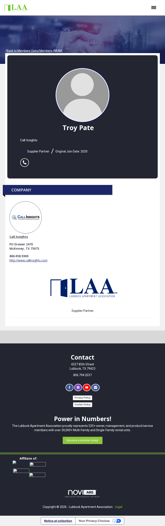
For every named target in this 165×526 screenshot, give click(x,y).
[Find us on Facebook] (69, 387)
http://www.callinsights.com (28, 260)
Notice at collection (58, 521)
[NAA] (21, 464)
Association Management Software (82, 496)
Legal (118, 507)
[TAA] (38, 464)
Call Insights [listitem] (18, 237)
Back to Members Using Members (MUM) (34, 50)
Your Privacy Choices (94, 521)
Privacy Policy (82, 397)
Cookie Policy (82, 404)
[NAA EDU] (21, 474)
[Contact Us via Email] (95, 387)
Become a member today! (82, 440)
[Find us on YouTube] (87, 387)
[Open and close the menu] (95, 7)
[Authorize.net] (37, 474)
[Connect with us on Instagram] (78, 387)
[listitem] (25, 160)
